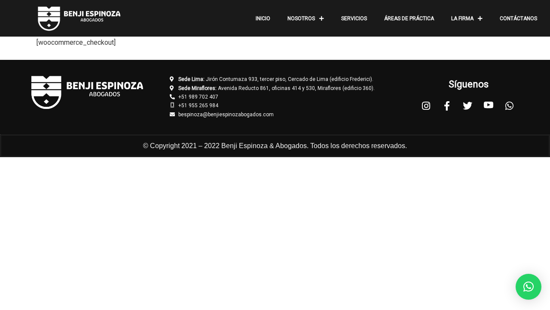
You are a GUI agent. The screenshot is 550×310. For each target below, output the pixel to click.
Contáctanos (518, 19)
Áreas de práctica (409, 19)
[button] (528, 287)
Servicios (354, 19)
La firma (462, 19)
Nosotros (301, 19)
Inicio (263, 19)
